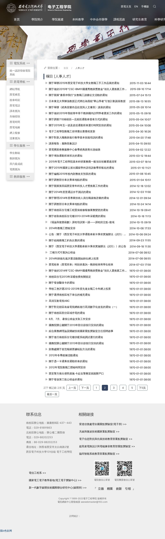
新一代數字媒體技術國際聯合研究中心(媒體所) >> (58, 487)
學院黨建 (57, 19)
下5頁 (142, 387)
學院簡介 (37, 19)
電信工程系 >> (37, 472)
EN (136, 6)
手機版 (145, 6)
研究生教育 (139, 19)
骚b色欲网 (6, 530)
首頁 (17, 19)
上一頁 (72, 387)
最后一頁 (52, 394)
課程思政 (119, 19)
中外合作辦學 (98, 19)
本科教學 (78, 19)
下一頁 (85, 387)
